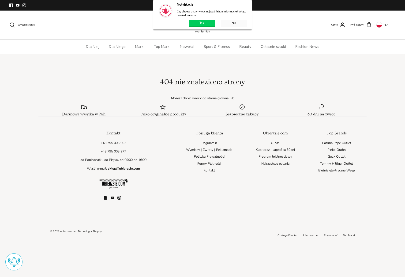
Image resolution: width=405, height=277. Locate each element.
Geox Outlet (336, 156)
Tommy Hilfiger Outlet (336, 163)
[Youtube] (17, 5)
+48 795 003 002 (113, 143)
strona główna (218, 98)
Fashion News (307, 46)
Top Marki (162, 46)
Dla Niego (117, 46)
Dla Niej (92, 46)
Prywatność (331, 235)
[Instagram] (24, 5)
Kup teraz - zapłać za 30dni (275, 150)
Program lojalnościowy (275, 156)
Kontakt (209, 170)
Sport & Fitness (217, 46)
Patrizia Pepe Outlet (336, 143)
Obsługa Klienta (287, 235)
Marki (139, 46)
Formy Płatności (209, 163)
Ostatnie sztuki (273, 46)
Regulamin (209, 143)
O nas (275, 143)
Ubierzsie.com (310, 235)
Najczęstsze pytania (275, 163)
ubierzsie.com (68, 231)
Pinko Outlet (336, 150)
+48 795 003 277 (113, 151)
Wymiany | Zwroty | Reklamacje (209, 150)
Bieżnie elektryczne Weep (336, 170)
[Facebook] (11, 5)
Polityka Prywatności (209, 156)
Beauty (245, 46)
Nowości (187, 46)
